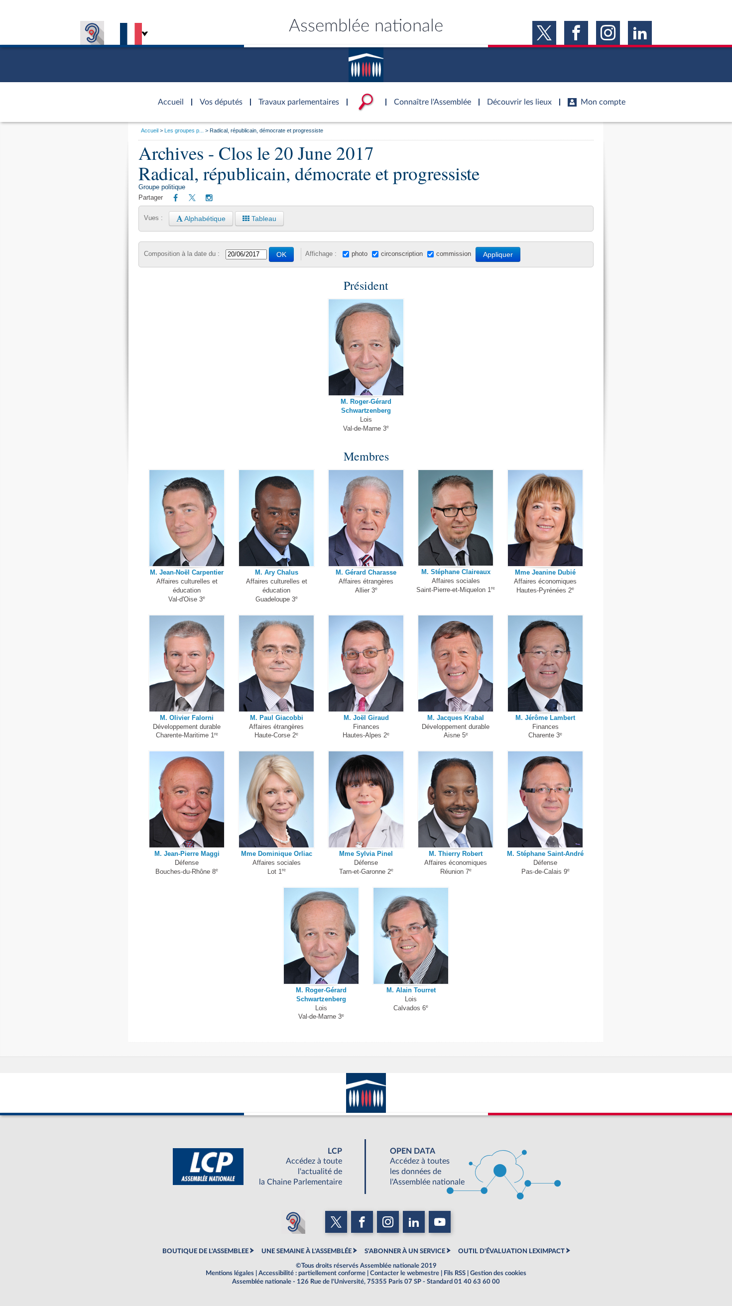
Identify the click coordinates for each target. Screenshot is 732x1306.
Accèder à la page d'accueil (167, 96)
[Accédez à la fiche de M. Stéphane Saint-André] (545, 799)
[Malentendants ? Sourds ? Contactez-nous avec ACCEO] (92, 33)
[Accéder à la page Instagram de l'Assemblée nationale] (608, 33)
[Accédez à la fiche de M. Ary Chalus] (276, 517)
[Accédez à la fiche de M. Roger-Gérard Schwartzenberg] (366, 347)
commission (453, 253)
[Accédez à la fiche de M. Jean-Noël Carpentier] (186, 517)
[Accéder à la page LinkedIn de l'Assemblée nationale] (640, 33)
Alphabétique (204, 219)
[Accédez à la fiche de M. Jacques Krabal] (455, 663)
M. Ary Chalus (276, 572)
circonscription (402, 253)
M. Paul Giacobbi (276, 717)
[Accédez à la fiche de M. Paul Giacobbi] (276, 663)
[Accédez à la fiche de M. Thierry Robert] (455, 799)
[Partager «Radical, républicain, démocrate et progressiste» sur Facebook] (175, 198)
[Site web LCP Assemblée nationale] (265, 1166)
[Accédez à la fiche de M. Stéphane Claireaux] (455, 517)
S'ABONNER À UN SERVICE (405, 1251)
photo (359, 253)
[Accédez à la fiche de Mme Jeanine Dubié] (545, 517)
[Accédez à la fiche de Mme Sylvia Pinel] (366, 799)
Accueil (149, 130)
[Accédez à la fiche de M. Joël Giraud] (366, 663)
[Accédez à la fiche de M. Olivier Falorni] (186, 663)
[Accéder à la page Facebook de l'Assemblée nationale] (576, 33)
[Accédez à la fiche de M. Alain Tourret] (410, 935)
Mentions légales (230, 1273)
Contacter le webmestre (404, 1273)
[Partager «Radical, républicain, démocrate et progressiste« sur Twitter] (192, 198)
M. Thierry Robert (456, 853)
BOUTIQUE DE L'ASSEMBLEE (205, 1251)
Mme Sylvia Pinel (366, 853)
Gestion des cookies (498, 1273)
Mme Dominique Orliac (276, 853)
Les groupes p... (184, 130)
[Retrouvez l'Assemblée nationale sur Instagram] (209, 198)
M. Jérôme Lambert (545, 717)
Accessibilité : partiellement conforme (312, 1273)
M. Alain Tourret (411, 990)
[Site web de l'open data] (466, 1166)
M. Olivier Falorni (187, 717)
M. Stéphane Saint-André (545, 853)
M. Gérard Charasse (366, 572)
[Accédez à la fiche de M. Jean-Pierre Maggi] (186, 799)
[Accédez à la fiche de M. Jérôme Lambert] (545, 663)
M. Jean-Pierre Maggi (187, 853)
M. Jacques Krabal (455, 717)
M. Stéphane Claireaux (455, 572)
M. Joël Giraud (366, 717)
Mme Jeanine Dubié (545, 572)
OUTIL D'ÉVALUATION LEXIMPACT (511, 1251)
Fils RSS (455, 1273)
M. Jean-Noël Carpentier (187, 572)
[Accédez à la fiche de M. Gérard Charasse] (366, 517)
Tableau (262, 219)
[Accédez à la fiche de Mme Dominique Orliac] (276, 799)
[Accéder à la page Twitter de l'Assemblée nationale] (544, 33)
